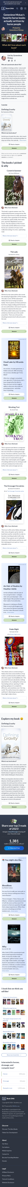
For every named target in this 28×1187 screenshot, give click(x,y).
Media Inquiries (7, 1150)
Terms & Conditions (8, 1179)
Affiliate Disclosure (8, 1172)
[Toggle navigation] (25, 8)
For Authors (5, 1147)
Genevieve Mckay (16, 30)
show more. (23, 140)
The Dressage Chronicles (14, 486)
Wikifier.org (15, 1106)
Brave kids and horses (9, 1042)
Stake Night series (15, 634)
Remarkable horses (8, 1031)
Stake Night (14, 629)
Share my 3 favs (15, 848)
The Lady (14, 252)
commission (23, 153)
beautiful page (13, 832)
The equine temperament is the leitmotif (12, 1019)
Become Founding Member (10, 1157)
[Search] (17, 8)
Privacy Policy (6, 1175)
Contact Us (5, 1154)
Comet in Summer (14, 171)
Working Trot (14, 407)
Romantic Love (7, 1088)
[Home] (7, 8)
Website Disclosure (8, 1182)
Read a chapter (15, 144)
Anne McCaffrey (14, 254)
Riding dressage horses (10, 1008)
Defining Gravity (8, 109)
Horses (5, 1074)
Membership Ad (22, 339)
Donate (4, 1161)
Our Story (5, 1144)
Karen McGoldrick (15, 488)
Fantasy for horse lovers (10, 997)
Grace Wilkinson (14, 173)
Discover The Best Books (10, 1129)
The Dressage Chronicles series (15, 491)
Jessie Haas (15, 409)
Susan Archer (14, 631)
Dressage (6, 1081)
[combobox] (17, 8)
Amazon (14, 148)
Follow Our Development (10, 1132)
